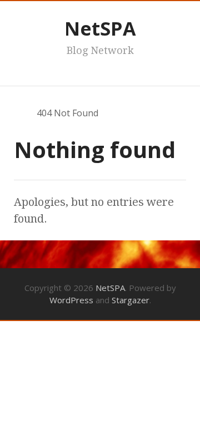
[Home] (19, 113)
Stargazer (130, 299)
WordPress (71, 299)
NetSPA (100, 28)
